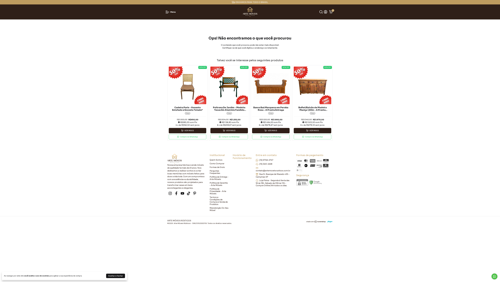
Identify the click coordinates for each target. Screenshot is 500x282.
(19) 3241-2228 (265, 164)
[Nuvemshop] (316, 222)
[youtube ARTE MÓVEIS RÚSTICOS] (182, 193)
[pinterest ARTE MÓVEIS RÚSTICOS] (195, 193)
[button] (187, 136)
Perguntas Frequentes (215, 172)
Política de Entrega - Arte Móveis (219, 178)
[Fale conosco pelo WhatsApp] (494, 276)
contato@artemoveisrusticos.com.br (273, 170)
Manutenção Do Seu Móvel (219, 209)
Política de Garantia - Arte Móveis (219, 184)
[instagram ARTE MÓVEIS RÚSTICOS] (170, 193)
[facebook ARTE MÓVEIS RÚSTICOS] (176, 193)
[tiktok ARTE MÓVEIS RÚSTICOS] (188, 193)
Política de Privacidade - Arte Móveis (218, 191)
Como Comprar (217, 163)
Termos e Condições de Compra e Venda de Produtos (219, 200)
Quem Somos (216, 160)
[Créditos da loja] (329, 222)
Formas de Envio (217, 167)
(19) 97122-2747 (266, 160)
